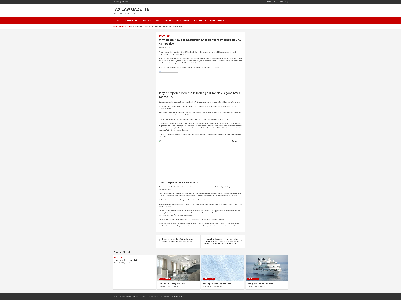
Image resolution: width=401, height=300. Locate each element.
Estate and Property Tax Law (176, 21)
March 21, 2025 (119, 263)
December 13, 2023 (165, 286)
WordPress (178, 296)
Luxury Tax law (217, 21)
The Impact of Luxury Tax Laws (217, 283)
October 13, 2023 (252, 286)
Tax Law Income (278, 2)
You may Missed (122, 252)
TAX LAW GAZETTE (131, 9)
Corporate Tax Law (150, 21)
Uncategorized (119, 257)
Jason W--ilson (130, 263)
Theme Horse (153, 296)
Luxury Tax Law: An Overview (260, 283)
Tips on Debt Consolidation (127, 260)
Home (269, 2)
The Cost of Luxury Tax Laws (172, 283)
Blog (286, 2)
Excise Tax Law (199, 21)
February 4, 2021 (164, 47)
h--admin (175, 286)
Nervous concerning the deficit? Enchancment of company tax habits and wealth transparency (178, 240)
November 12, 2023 (209, 286)
